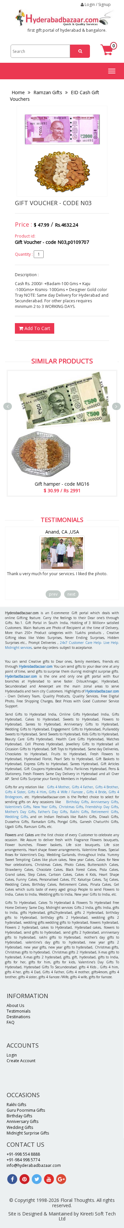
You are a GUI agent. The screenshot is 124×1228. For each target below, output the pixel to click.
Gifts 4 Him (37, 792)
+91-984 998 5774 (23, 1160)
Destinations (18, 1017)
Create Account (21, 1060)
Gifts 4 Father (82, 787)
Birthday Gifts (77, 802)
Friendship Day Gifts (101, 806)
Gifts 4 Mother (58, 787)
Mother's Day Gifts (20, 811)
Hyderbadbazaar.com (21, 676)
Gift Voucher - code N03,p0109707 (52, 242)
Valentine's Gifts (17, 806)
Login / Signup (97, 4)
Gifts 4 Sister (15, 792)
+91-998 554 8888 (23, 1154)
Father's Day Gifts (52, 811)
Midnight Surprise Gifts (28, 1133)
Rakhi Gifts (79, 811)
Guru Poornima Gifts (26, 1110)
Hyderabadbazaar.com (36, 666)
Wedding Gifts (16, 816)
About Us (15, 1005)
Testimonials (18, 1011)
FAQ (11, 1022)
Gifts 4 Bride (96, 792)
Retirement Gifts (104, 811)
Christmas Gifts (71, 806)
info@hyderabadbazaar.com (34, 1165)
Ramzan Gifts (47, 92)
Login (12, 1055)
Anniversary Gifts (104, 802)
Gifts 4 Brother (106, 787)
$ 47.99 (41, 225)
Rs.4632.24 (66, 225)
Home (19, 92)
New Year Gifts (45, 806)
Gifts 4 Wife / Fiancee (65, 792)
